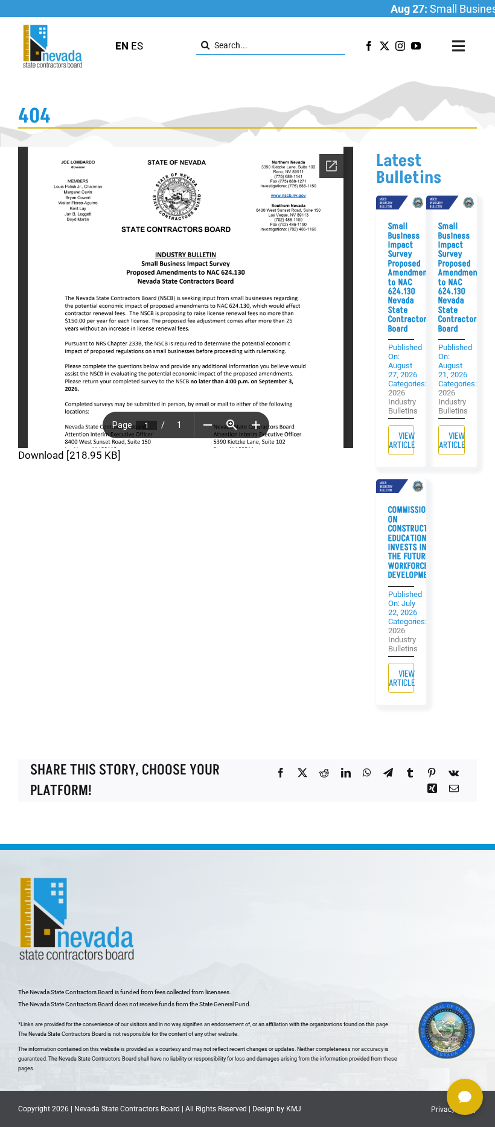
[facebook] (369, 46)
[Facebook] (281, 773)
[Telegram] (388, 773)
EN (122, 46)
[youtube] (416, 46)
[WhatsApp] (367, 773)
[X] (302, 773)
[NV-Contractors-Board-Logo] (53, 28)
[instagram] (400, 46)
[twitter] (384, 46)
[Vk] (453, 773)
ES (137, 46)
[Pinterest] (431, 773)
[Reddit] (324, 773)
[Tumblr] (410, 773)
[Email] (454, 788)
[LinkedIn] (346, 773)
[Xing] (432, 788)
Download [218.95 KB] (69, 455)
